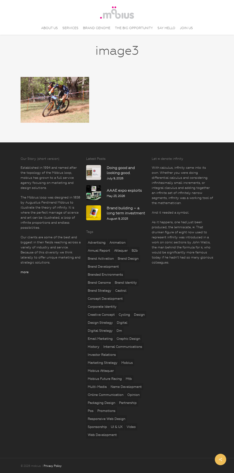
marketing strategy (102, 362)
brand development (103, 266)
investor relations (102, 354)
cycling (124, 314)
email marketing (100, 338)
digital (122, 322)
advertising (97, 242)
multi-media (97, 387)
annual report (99, 250)
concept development (105, 298)
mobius (127, 362)
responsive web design (106, 419)
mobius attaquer (101, 370)
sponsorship (97, 427)
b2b (135, 250)
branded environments (105, 274)
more (25, 272)
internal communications (122, 346)
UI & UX (117, 427)
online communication (105, 395)
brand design (128, 258)
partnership (128, 403)
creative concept (101, 314)
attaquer (121, 250)
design (139, 314)
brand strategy (99, 290)
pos (90, 411)
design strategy (100, 322)
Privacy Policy (53, 466)
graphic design (128, 338)
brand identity (126, 282)
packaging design (101, 403)
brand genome (99, 282)
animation (117, 242)
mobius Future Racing (105, 379)
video (131, 427)
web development (102, 435)
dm (119, 330)
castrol (120, 290)
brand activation (101, 258)
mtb (129, 379)
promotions (106, 411)
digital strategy (100, 330)
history (93, 346)
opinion (133, 395)
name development (126, 387)
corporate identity (102, 306)
